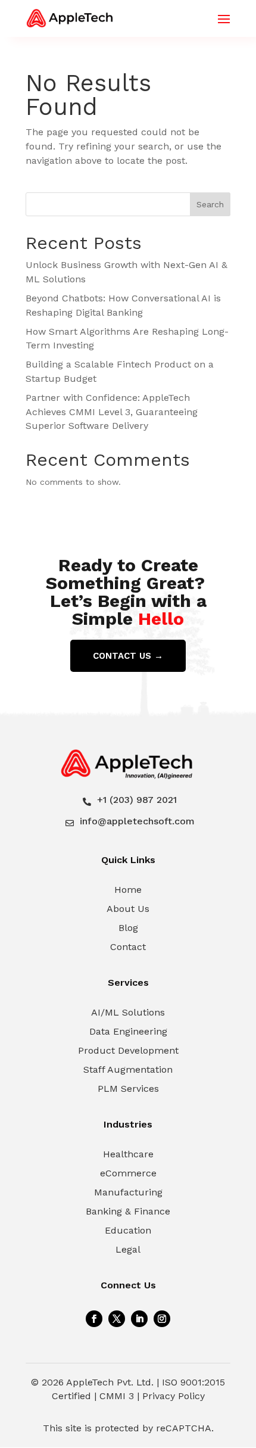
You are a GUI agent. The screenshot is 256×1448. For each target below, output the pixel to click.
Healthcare (128, 1154)
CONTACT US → (128, 655)
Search (210, 204)
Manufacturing (128, 1192)
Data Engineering (128, 1031)
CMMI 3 (116, 1396)
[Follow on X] (116, 1318)
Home (128, 889)
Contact (128, 946)
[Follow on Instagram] (162, 1318)
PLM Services (128, 1088)
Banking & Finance (128, 1211)
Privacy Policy (173, 1396)
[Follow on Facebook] (94, 1318)
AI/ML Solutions (128, 1012)
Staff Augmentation (128, 1069)
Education (128, 1230)
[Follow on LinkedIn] (139, 1318)
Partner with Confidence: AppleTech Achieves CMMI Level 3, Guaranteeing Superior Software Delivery (112, 412)
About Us (128, 908)
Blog (128, 927)
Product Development (128, 1050)
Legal (128, 1249)
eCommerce (128, 1173)
